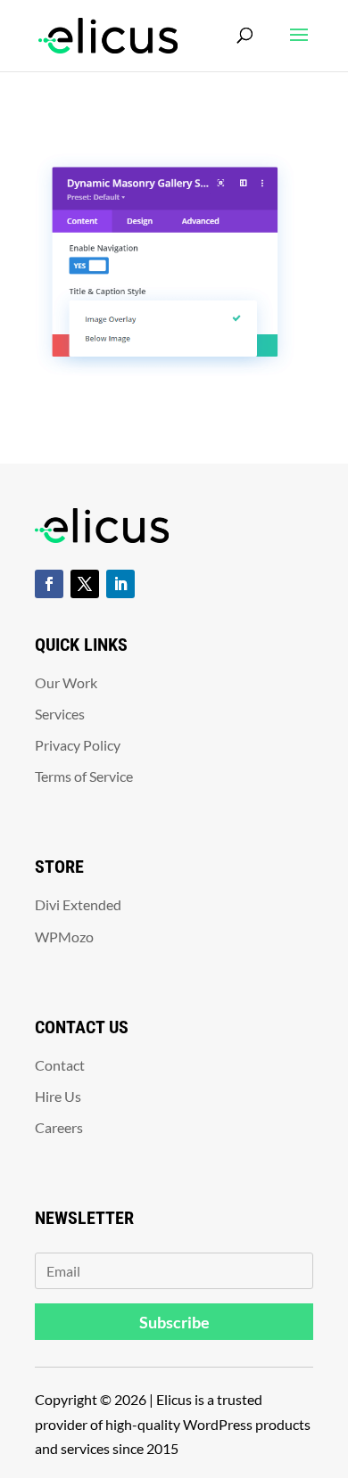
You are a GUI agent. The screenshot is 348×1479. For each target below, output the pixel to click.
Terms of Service (84, 776)
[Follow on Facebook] (49, 584)
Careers (59, 1127)
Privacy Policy (77, 744)
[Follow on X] (84, 584)
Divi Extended (78, 904)
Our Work (66, 682)
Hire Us (58, 1096)
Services (60, 713)
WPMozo (64, 936)
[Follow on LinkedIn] (120, 584)
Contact (60, 1064)
